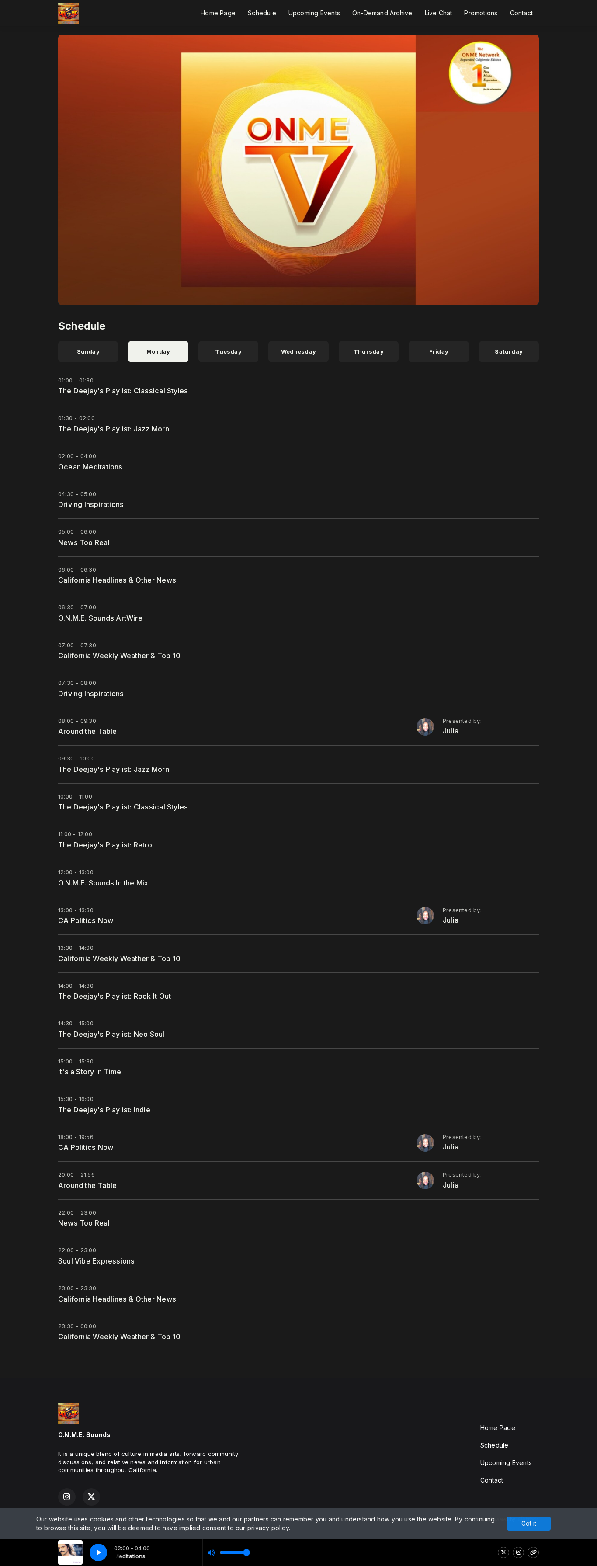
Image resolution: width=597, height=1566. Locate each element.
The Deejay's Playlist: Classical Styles (123, 390)
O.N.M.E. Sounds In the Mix (103, 882)
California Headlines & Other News (117, 580)
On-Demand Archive (382, 13)
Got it (528, 1523)
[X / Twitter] (503, 1552)
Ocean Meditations (90, 466)
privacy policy (268, 1527)
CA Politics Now (85, 920)
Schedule (262, 13)
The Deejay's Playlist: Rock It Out (114, 996)
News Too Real (84, 542)
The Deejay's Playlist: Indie (104, 1109)
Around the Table (87, 731)
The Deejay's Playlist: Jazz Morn (113, 428)
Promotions (480, 13)
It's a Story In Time (89, 1071)
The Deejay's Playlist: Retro (105, 844)
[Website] (533, 1552)
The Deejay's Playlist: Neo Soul (111, 1034)
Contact (521, 13)
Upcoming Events (314, 13)
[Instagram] (518, 1552)
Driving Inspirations (91, 504)
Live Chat (438, 13)
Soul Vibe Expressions (96, 1261)
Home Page (218, 13)
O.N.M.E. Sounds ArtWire (100, 618)
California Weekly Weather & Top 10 (119, 655)
